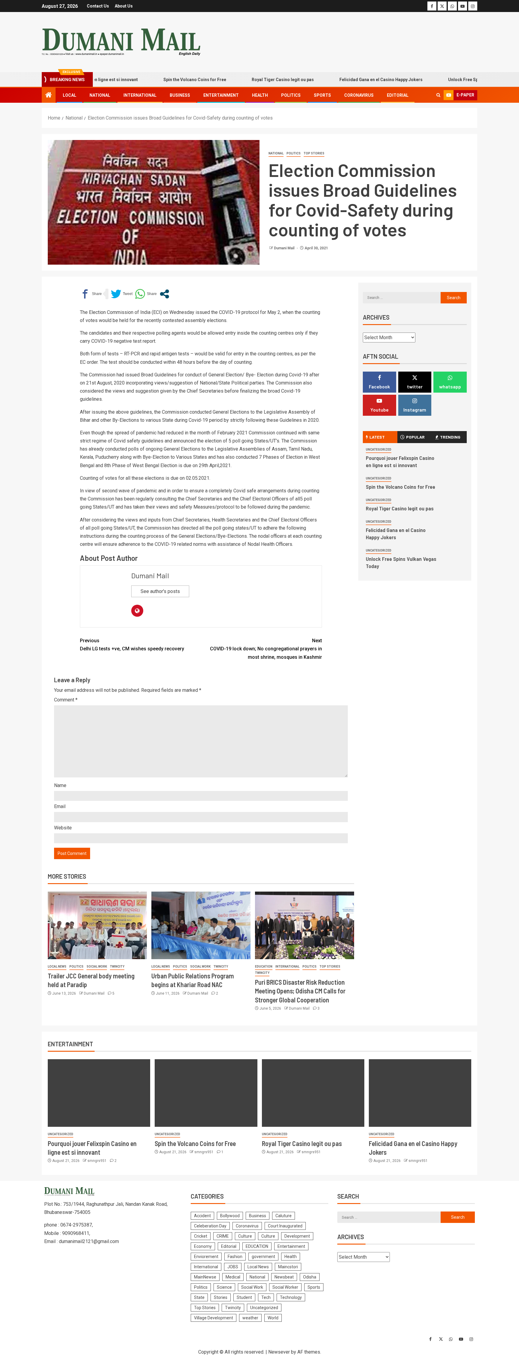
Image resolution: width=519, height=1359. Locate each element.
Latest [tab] (377, 436)
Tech (266, 1297)
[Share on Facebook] (91, 294)
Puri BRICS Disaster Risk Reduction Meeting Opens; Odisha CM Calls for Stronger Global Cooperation (300, 991)
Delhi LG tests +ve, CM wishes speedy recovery (132, 645)
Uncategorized (378, 449)
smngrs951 (97, 1161)
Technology (291, 1297)
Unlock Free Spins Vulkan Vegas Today (460, 79)
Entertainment (221, 95)
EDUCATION (263, 966)
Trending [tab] (450, 436)
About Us (124, 6)
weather (250, 1317)
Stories (220, 1297)
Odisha (309, 1277)
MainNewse (205, 1277)
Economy (203, 1246)
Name (60, 785)
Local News (57, 966)
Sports (322, 95)
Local (69, 95)
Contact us (98, 6)
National (100, 95)
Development (297, 1236)
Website (63, 828)
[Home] (48, 95)
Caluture (283, 1215)
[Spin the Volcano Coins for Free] (206, 1093)
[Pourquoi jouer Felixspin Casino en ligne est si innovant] (99, 1093)
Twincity (117, 966)
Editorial (397, 95)
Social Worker (285, 1287)
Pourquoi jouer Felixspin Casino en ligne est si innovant (400, 461)
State (199, 1297)
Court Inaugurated (285, 1226)
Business (180, 95)
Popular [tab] (415, 436)
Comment (65, 700)
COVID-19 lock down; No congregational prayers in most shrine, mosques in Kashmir (266, 649)
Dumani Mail (284, 248)
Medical (233, 1277)
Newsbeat (284, 1277)
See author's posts (160, 591)
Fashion (235, 1256)
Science (224, 1287)
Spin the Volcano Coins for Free (168, 79)
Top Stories (314, 153)
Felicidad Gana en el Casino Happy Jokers (354, 79)
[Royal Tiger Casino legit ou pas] (313, 1093)
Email (59, 806)
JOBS (232, 1266)
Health (260, 95)
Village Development (213, 1317)
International (139, 95)
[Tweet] (121, 294)
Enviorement (206, 1256)
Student (244, 1297)
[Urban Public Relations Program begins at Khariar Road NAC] (200, 925)
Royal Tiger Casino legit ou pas (257, 79)
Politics (291, 95)
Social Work (96, 966)
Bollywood (230, 1215)
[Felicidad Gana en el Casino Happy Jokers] (420, 1093)
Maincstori (288, 1266)
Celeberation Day (210, 1226)
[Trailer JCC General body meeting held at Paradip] (97, 925)
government (263, 1256)
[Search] (438, 95)
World (273, 1317)
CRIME (223, 1236)
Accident (202, 1215)
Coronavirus (359, 95)
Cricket (200, 1236)
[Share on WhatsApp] (146, 294)
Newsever (279, 1352)
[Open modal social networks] (164, 294)
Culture (245, 1236)
